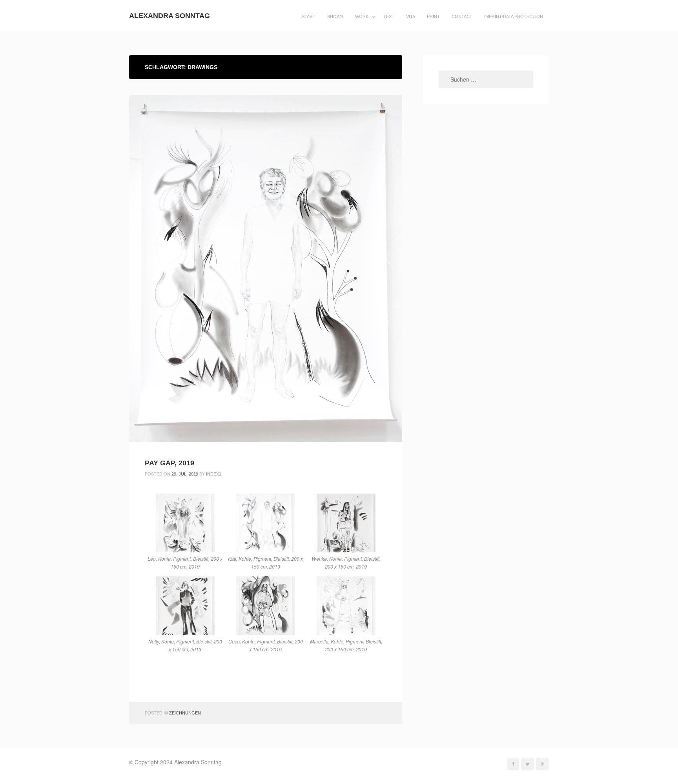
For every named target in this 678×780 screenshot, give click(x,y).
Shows (335, 16)
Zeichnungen (185, 713)
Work (361, 16)
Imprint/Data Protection (513, 16)
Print (433, 16)
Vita (410, 16)
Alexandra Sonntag (169, 16)
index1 (213, 474)
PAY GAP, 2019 (169, 463)
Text (388, 16)
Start (308, 16)
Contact (462, 16)
